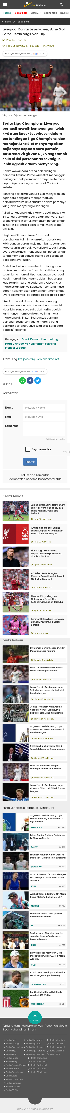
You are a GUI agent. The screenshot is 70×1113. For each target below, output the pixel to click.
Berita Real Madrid (39, 1061)
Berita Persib (12, 1057)
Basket (64, 12)
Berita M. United (57, 1039)
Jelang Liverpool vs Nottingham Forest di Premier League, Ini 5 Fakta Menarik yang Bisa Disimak (48, 509)
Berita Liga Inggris (34, 1039)
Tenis (33, 886)
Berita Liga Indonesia (36, 1054)
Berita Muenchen (14, 1079)
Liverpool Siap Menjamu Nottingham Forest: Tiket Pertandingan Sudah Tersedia (47, 599)
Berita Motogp (13, 1043)
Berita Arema (12, 1068)
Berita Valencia (13, 1082)
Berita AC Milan (38, 1068)
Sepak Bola (36, 827)
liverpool (23, 359)
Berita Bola (11, 1039)
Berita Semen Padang (16, 1064)
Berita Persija (12, 1061)
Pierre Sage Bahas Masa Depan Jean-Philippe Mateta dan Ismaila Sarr (46, 553)
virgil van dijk (38, 359)
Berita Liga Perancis (35, 1050)
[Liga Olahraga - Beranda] (35, 4)
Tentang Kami (11, 1025)
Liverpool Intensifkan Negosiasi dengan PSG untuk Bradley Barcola (47, 621)
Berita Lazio (11, 1075)
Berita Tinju (11, 1050)
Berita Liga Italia (33, 1043)
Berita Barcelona (39, 1057)
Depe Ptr (21, 40)
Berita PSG (55, 1054)
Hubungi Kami (20, 1029)
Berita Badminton (14, 1047)
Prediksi (6, 12)
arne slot (53, 359)
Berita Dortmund (39, 1064)
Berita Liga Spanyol (35, 1047)
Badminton (50, 12)
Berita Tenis (11, 1054)
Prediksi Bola (37, 1003)
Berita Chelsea (57, 1050)
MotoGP (35, 12)
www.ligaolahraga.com (39, 1108)
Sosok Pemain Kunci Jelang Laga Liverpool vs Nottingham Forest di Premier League (31, 343)
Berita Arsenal (56, 1043)
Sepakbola (21, 12)
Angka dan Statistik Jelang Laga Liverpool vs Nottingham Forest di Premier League (47, 530)
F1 (32, 925)
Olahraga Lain (38, 984)
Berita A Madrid (13, 1086)
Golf (33, 964)
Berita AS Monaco (39, 1072)
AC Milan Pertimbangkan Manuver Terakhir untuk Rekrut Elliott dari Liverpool (47, 576)
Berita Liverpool (57, 1047)
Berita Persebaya (14, 1072)
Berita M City (12, 1090)
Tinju (33, 945)
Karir (33, 1029)
